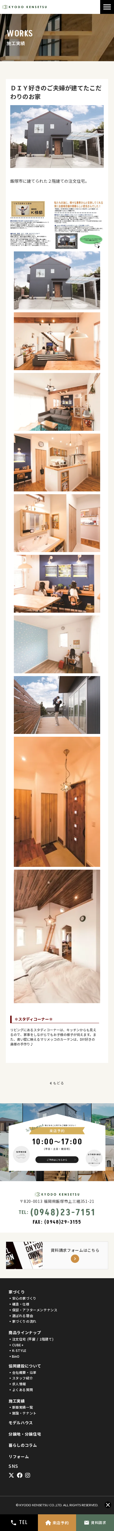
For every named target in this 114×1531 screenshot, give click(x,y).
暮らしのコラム (23, 1445)
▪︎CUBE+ (16, 1345)
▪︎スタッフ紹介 (21, 1378)
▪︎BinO (14, 1356)
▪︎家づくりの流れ (23, 1321)
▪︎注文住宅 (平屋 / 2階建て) (31, 1339)
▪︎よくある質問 (21, 1389)
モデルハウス (21, 1422)
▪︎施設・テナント (23, 1413)
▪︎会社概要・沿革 (23, 1372)
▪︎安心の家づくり (23, 1298)
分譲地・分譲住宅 (25, 1434)
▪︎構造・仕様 (19, 1304)
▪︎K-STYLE (18, 1350)
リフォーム (19, 1456)
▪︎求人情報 (17, 1384)
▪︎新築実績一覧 (21, 1407)
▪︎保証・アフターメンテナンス (33, 1310)
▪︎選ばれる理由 (21, 1316)
